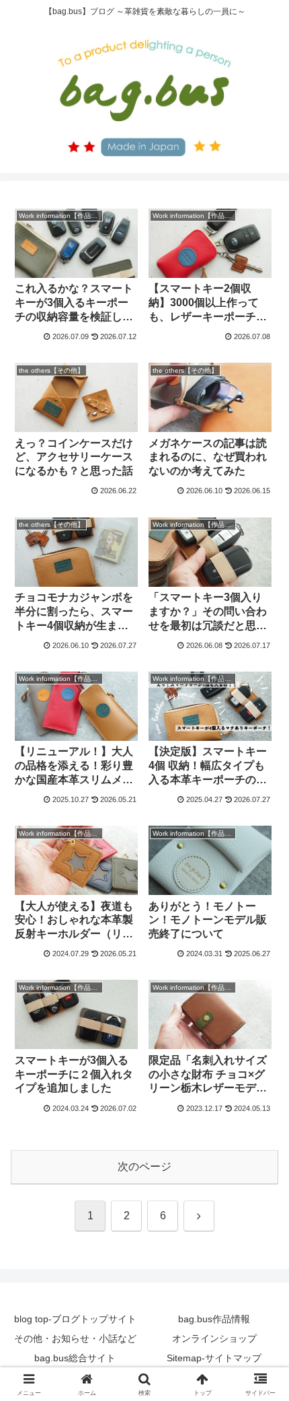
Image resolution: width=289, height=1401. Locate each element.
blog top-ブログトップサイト (75, 1319)
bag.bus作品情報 (214, 1319)
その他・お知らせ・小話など (75, 1338)
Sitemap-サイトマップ (214, 1358)
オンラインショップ (214, 1338)
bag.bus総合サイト (75, 1358)
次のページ (144, 1166)
